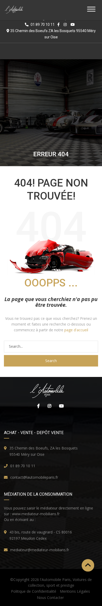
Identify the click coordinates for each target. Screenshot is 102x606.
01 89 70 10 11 (22, 465)
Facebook (37, 406)
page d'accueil (76, 329)
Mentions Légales (75, 591)
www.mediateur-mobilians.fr (36, 513)
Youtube (60, 406)
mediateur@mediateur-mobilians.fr (39, 549)
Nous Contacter (50, 597)
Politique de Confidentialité (33, 591)
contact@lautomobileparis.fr (34, 477)
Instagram (48, 406)
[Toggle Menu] (91, 9)
